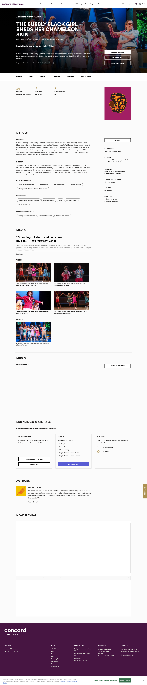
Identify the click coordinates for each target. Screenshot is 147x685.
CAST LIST (117, 140)
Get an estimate (117, 63)
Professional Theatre (63, 215)
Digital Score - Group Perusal (69, 456)
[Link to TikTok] (14, 651)
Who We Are (55, 649)
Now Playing (86, 77)
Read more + (20, 254)
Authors (62, 4)
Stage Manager (64, 450)
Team (52, 654)
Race (60, 200)
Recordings (89, 4)
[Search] (136, 4)
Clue (75, 656)
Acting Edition (64, 444)
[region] (73, 680)
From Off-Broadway (72, 200)
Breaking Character (57, 659)
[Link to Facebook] (5, 651)
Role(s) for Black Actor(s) (26, 184)
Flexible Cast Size (75, 184)
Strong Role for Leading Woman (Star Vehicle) (32, 189)
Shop (53, 4)
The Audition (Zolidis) (81, 661)
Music (42, 77)
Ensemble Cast (43, 184)
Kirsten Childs (48, 46)
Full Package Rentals (34, 459)
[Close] (144, 680)
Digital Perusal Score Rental (69, 453)
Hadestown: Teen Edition (82, 653)
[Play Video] (33, 272)
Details (19, 77)
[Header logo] (12, 4)
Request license (117, 52)
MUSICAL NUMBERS (118, 366)
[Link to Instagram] (11, 651)
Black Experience (48, 200)
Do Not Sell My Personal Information (105, 680)
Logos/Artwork (108, 447)
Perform (43, 4)
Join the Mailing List (127, 655)
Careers (53, 664)
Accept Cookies (125, 680)
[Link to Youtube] (17, 651)
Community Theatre (45, 215)
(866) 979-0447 (132, 649)
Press (52, 656)
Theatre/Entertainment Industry (28, 200)
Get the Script (117, 57)
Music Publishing (76, 4)
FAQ (52, 651)
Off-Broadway (23, 204)
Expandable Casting (59, 184)
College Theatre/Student (26, 215)
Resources (102, 4)
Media (31, 77)
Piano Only (34, 464)
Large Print (63, 447)
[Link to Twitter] (8, 651)
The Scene (54, 661)
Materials (56, 77)
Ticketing (106, 451)
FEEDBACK (145, 491)
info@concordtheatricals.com (130, 651)
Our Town (77, 658)
